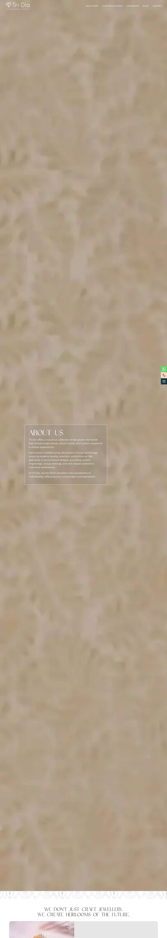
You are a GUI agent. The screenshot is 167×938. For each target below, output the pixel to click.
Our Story (92, 6)
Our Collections (112, 6)
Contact (157, 6)
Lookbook (132, 6)
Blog (146, 6)
